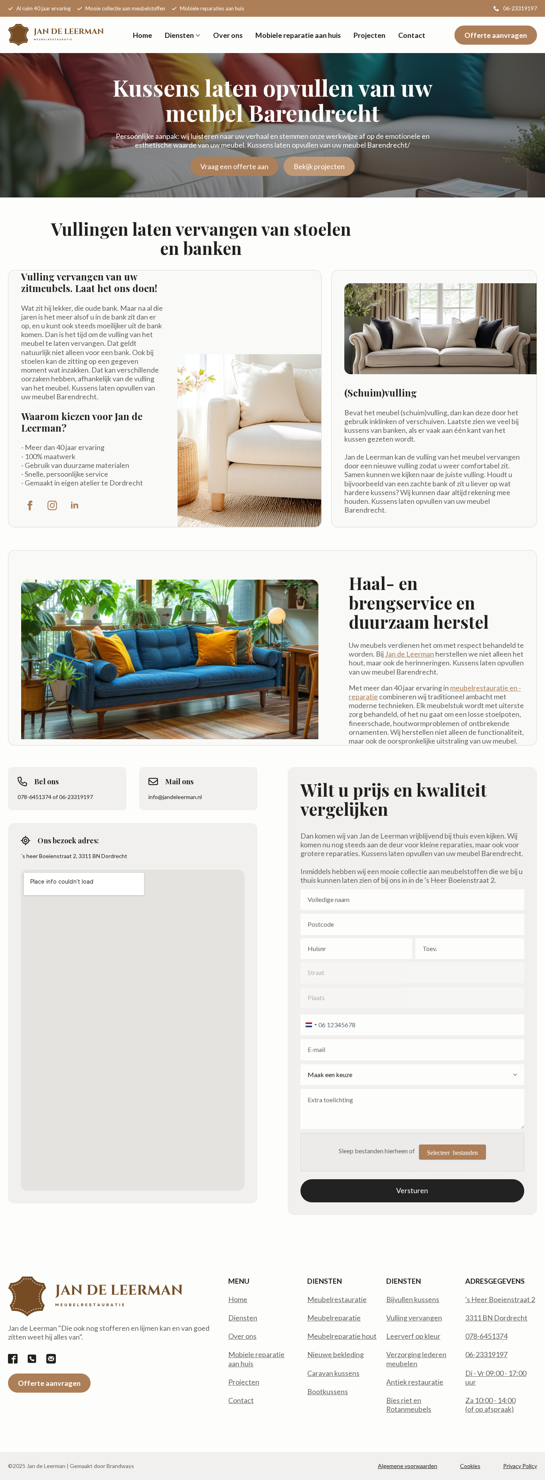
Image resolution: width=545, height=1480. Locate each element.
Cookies (470, 1465)
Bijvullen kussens (412, 1299)
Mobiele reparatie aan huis (298, 35)
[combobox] (310, 1025)
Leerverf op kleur (413, 1336)
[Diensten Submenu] (197, 35)
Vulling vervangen (414, 1317)
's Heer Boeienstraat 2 (500, 1299)
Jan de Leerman (409, 653)
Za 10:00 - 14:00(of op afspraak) (490, 1404)
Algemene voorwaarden (407, 1465)
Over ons (228, 35)
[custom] (13, 1359)
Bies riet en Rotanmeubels (408, 1404)
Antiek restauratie (414, 1381)
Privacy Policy (520, 1465)
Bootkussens (327, 1391)
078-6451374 (486, 1336)
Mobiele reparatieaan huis (256, 1359)
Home (142, 35)
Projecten (369, 35)
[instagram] (52, 505)
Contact (411, 35)
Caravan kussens (333, 1373)
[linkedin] (74, 505)
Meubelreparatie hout (342, 1336)
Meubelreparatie (334, 1317)
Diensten (179, 35)
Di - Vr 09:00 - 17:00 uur (495, 1377)
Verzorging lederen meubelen (416, 1359)
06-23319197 (486, 1354)
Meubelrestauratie (337, 1299)
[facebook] (30, 505)
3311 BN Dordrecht (496, 1317)
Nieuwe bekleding (335, 1354)
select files (452, 1152)
